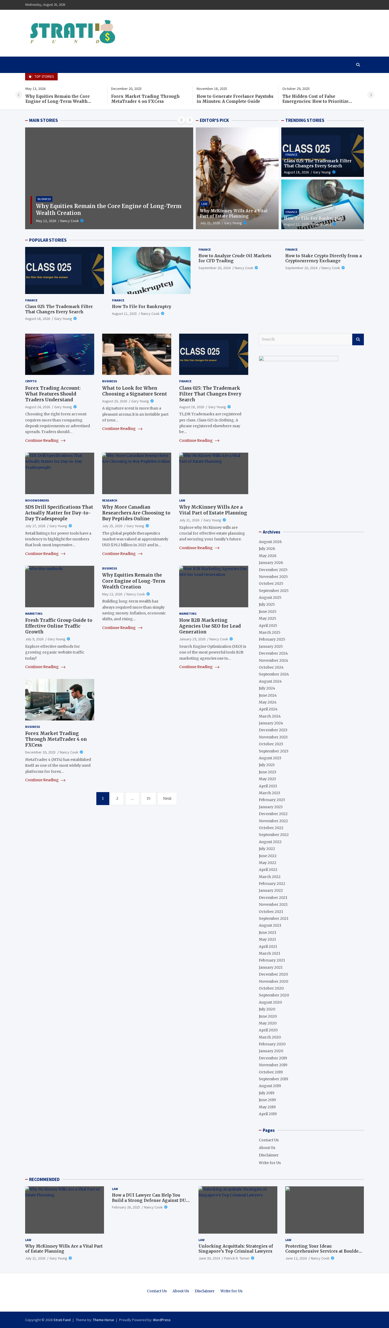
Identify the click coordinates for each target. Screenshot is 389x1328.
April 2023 (268, 786)
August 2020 (270, 1002)
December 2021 (273, 897)
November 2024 (273, 660)
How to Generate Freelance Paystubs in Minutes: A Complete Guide (235, 99)
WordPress (162, 1319)
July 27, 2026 (35, 525)
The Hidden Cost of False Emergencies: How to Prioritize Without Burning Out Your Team (316, 101)
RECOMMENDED (44, 1179)
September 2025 (274, 590)
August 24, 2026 (37, 407)
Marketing (34, 613)
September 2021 (273, 918)
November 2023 (273, 737)
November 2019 (273, 1065)
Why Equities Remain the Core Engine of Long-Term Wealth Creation (57, 101)
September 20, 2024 (214, 267)
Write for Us (270, 1162)
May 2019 (267, 1106)
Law (204, 204)
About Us (267, 1147)
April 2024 (268, 709)
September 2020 (274, 995)
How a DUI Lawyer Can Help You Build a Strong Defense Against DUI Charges (150, 1200)
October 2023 (271, 744)
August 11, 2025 (296, 224)
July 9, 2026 (34, 639)
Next (167, 798)
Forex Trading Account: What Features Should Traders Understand (53, 394)
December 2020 (273, 974)
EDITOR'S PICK (214, 120)
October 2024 (271, 667)
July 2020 (267, 1009)
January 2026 (271, 562)
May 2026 (268, 555)
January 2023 (271, 807)
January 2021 (271, 967)
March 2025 (270, 632)
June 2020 (268, 1016)
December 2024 (273, 653)
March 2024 (270, 716)
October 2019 (271, 1072)
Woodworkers (37, 500)
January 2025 (271, 646)
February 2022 (272, 883)
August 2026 (270, 541)
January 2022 (271, 890)
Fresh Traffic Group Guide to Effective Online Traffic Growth (58, 626)
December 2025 (273, 569)
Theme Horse (103, 1319)
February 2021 (272, 960)
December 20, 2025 (40, 752)
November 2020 (273, 981)
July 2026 (267, 548)
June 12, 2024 (296, 1258)
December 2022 (273, 813)
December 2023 (273, 730)
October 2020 (271, 988)
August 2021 (270, 925)
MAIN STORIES (43, 120)
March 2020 (270, 1037)
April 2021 (268, 946)
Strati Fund (62, 1319)
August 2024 (270, 681)
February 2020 (272, 1044)
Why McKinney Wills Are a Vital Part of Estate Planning (234, 213)
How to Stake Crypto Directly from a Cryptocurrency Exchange (323, 258)
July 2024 (267, 688)
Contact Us (269, 1140)
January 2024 (271, 723)
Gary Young (233, 222)
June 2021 (267, 932)
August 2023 (270, 758)
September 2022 (274, 834)
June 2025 (268, 611)
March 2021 (269, 953)
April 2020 (268, 1030)
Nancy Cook (69, 220)
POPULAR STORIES (48, 240)
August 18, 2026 (296, 172)
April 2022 (268, 869)
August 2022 (270, 841)
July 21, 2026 (210, 222)
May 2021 (267, 939)
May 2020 (268, 1023)
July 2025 (267, 604)
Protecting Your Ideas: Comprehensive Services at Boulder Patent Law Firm (323, 1251)
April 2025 (268, 625)
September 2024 (274, 674)
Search (358, 339)
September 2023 (273, 751)
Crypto (31, 381)
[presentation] (18, 95)
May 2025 (267, 618)
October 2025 (271, 583)
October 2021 (271, 911)
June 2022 (268, 855)
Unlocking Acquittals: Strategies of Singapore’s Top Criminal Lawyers (235, 1249)
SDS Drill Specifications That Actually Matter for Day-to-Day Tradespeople (59, 513)
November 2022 (273, 820)
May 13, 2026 (46, 220)
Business (44, 199)
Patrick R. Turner (237, 1258)
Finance (291, 155)
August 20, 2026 (114, 401)
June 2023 (267, 772)
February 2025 (272, 639)
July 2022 (267, 848)
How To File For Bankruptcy (313, 218)
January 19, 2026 (192, 639)
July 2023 (267, 764)
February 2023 (272, 799)
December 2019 (273, 1058)
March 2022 (270, 876)
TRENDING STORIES (304, 120)
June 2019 (267, 1099)
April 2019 (268, 1113)
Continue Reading (42, 440)
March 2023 (269, 793)
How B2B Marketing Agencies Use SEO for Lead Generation (210, 626)
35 (148, 798)
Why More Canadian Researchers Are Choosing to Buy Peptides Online (136, 513)
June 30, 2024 (209, 1258)
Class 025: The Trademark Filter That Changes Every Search (318, 163)
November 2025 (273, 576)
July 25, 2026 (112, 525)
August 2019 (270, 1085)
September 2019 (273, 1079)
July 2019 (266, 1093)
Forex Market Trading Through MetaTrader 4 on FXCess (145, 99)
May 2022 (267, 862)
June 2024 (268, 695)
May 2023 (267, 778)
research (109, 500)
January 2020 (271, 1051)
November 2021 (273, 904)
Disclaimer (269, 1155)
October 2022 (271, 827)
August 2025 (270, 597)
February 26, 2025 (126, 1207)
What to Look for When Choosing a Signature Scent (134, 391)
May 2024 (268, 702)
